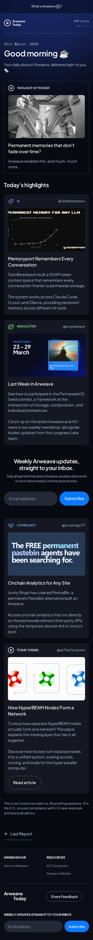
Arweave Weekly (59, 873)
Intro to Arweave (16, 866)
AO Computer (57, 866)
